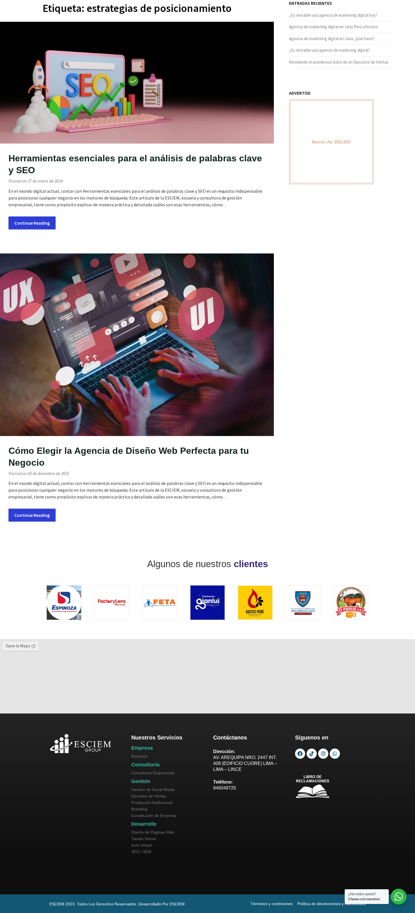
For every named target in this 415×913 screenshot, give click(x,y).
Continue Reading (32, 223)
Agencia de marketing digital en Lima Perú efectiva (333, 26)
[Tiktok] (312, 754)
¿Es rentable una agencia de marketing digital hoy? (333, 15)
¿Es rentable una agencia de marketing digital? (329, 50)
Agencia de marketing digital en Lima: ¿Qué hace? (331, 38)
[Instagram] (323, 754)
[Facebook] (300, 754)
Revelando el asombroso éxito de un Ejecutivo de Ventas (338, 62)
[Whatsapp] (335, 754)
